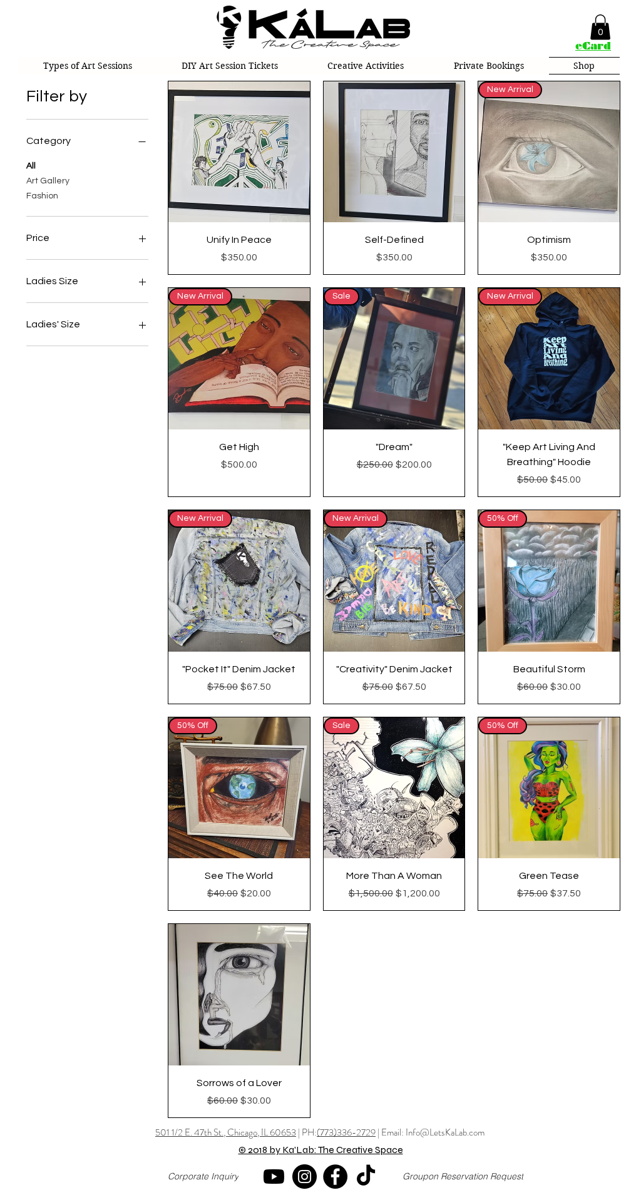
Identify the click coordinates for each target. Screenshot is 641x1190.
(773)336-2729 (346, 1132)
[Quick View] (239, 152)
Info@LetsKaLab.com (445, 1132)
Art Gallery (47, 181)
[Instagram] (304, 1176)
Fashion (42, 196)
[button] (600, 27)
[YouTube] (274, 1176)
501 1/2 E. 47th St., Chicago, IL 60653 (225, 1132)
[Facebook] (335, 1176)
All (31, 166)
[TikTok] (366, 1176)
